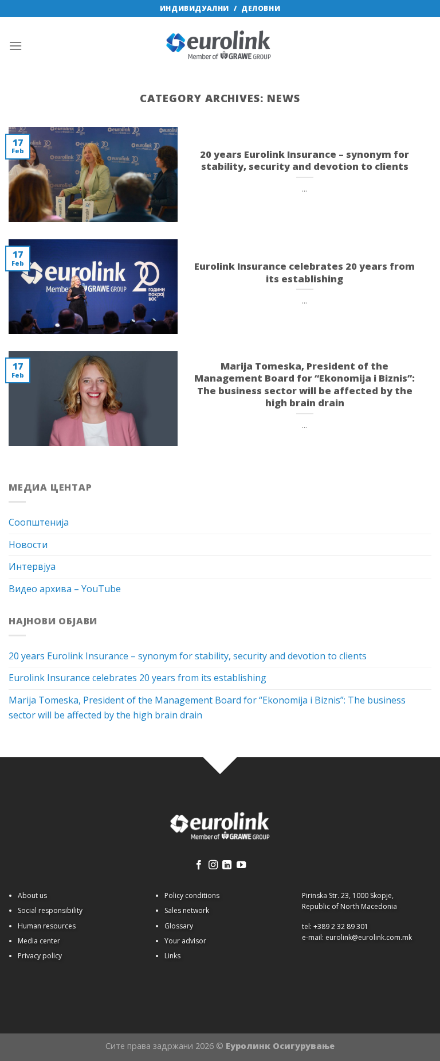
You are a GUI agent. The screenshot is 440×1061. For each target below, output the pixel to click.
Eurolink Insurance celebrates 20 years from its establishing (137, 677)
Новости (28, 544)
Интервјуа (32, 566)
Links (172, 956)
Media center (39, 941)
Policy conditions (191, 895)
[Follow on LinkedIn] (226, 865)
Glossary (178, 926)
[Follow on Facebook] (198, 865)
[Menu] (15, 46)
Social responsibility (50, 910)
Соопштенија (39, 522)
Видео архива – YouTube (65, 588)
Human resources (47, 926)
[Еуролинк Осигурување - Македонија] (220, 46)
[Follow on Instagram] (213, 865)
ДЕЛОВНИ (260, 8)
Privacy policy (40, 956)
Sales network (186, 910)
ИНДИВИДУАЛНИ (194, 8)
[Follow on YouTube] (241, 865)
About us (32, 895)
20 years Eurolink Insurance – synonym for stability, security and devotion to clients (188, 656)
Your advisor (185, 941)
